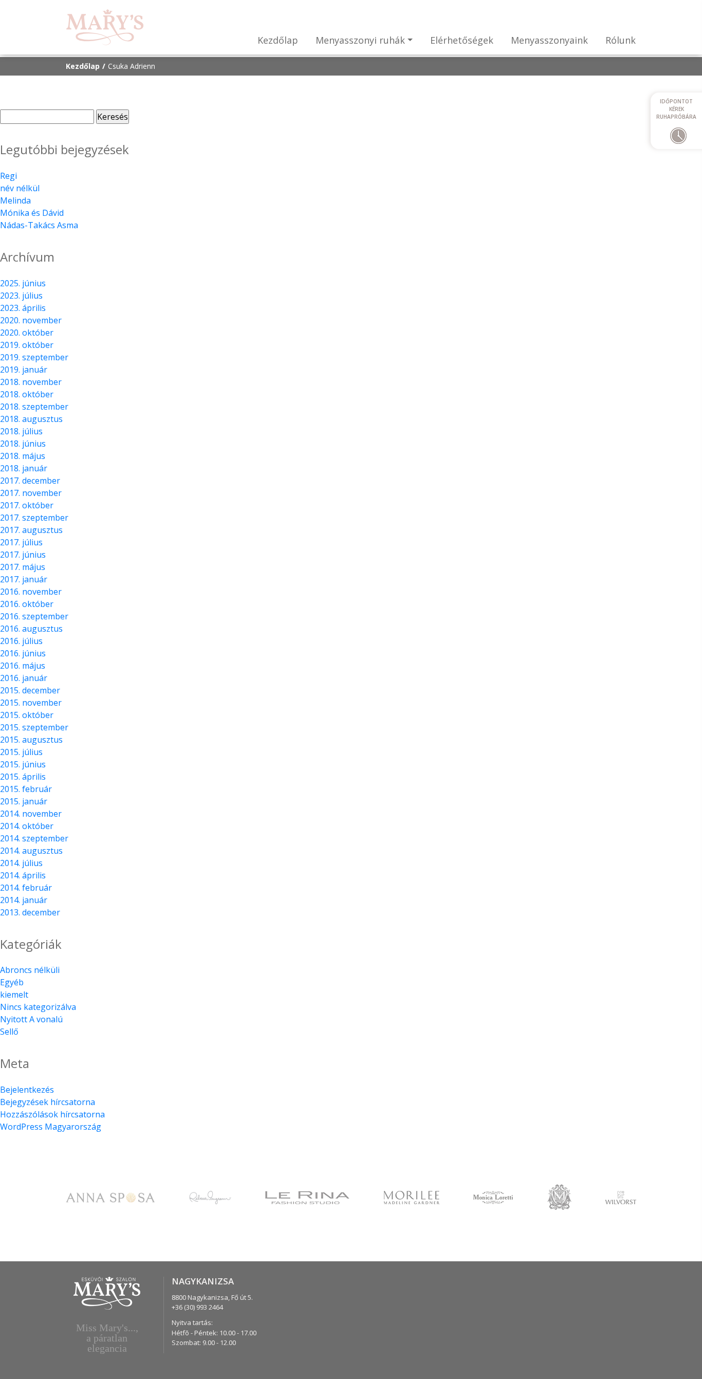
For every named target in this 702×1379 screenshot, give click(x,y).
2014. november (31, 813)
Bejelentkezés (27, 1089)
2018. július (21, 431)
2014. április (23, 875)
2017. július (21, 542)
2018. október (26, 394)
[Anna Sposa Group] (110, 1196)
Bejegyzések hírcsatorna (47, 1102)
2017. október (26, 505)
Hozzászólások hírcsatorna (52, 1114)
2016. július (21, 641)
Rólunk (620, 40)
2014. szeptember (34, 838)
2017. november (31, 493)
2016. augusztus (31, 628)
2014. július (21, 863)
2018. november (31, 382)
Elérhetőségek (461, 40)
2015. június (23, 764)
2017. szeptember (34, 517)
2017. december (30, 480)
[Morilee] (411, 1196)
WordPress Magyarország (50, 1126)
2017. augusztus (31, 530)
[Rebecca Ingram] (210, 1196)
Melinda (15, 200)
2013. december (30, 912)
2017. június (23, 554)
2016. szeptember (34, 616)
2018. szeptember (34, 406)
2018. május (22, 456)
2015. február (26, 789)
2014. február (26, 887)
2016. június (23, 653)
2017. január (23, 579)
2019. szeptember (34, 357)
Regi (8, 175)
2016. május (22, 665)
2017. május (22, 567)
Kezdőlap (277, 40)
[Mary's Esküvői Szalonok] (104, 27)
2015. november (31, 702)
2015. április (23, 776)
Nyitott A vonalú (31, 1019)
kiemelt (14, 994)
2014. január (23, 900)
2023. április (23, 308)
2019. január (23, 369)
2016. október (26, 604)
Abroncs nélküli (30, 970)
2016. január (23, 678)
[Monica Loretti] (493, 1196)
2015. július (21, 752)
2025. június (23, 283)
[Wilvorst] (620, 1196)
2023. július (21, 295)
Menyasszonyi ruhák (360, 40)
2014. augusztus (31, 850)
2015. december (30, 690)
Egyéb (12, 982)
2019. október (26, 345)
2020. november (31, 320)
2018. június (23, 443)
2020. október (26, 332)
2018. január (23, 468)
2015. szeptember (34, 727)
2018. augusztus (31, 419)
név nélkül (20, 188)
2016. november (31, 591)
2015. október (26, 715)
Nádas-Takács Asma (39, 225)
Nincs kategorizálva (38, 1007)
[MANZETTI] (559, 1196)
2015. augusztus (31, 739)
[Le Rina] (307, 1196)
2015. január (23, 801)
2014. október (26, 826)
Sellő (9, 1031)
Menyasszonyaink (549, 40)
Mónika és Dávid (32, 212)
